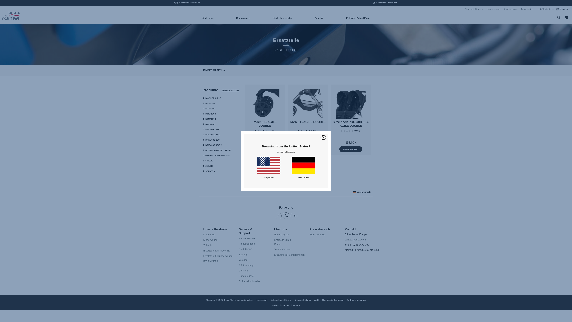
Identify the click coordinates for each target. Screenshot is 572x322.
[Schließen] (323, 137)
